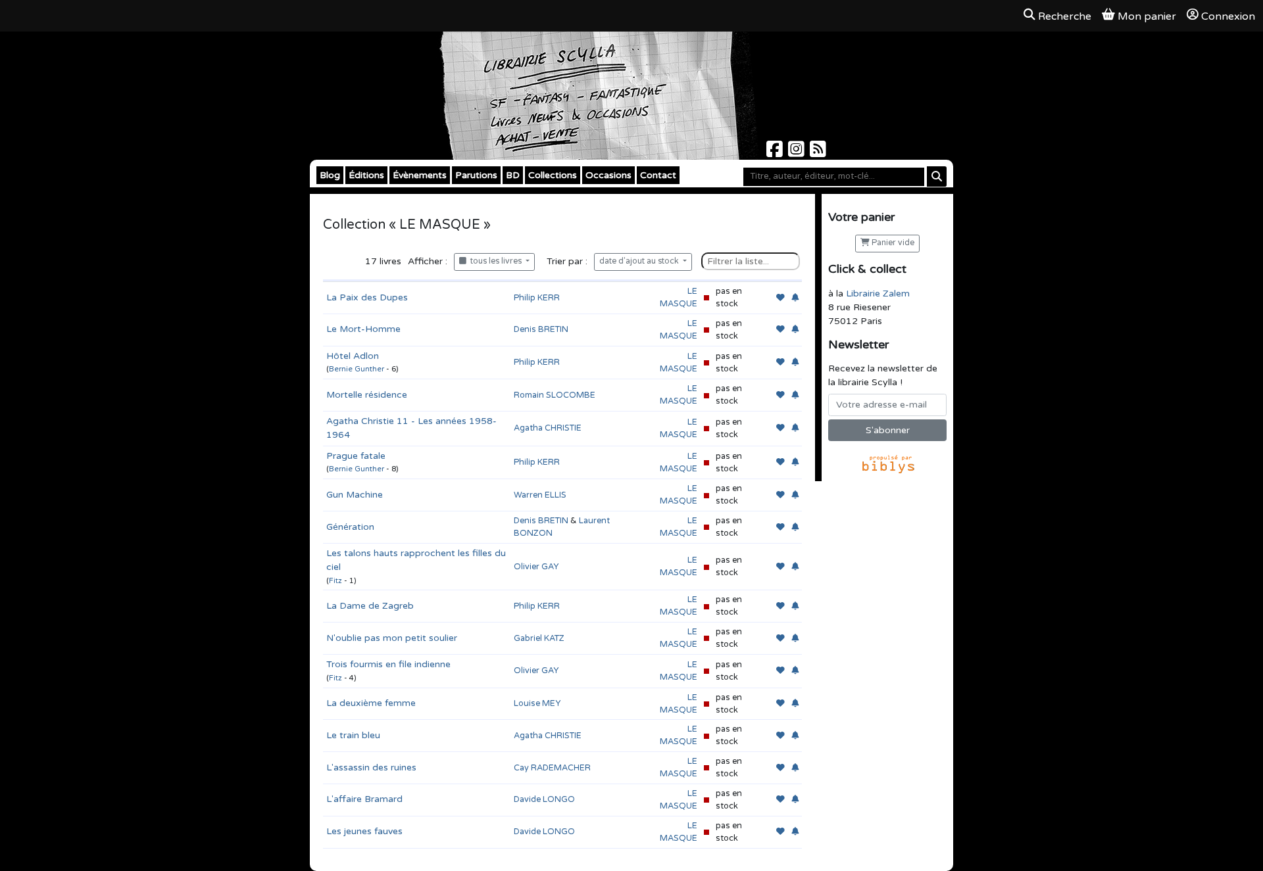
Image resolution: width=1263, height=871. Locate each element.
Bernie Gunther (356, 369)
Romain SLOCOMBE (554, 395)
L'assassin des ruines (371, 767)
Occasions (608, 175)
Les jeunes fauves (364, 831)
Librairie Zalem (878, 293)
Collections (552, 175)
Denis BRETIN (541, 329)
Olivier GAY (536, 566)
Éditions (366, 175)
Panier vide (892, 243)
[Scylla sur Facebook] (776, 152)
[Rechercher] (937, 176)
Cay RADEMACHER (552, 768)
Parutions (476, 175)
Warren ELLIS (540, 495)
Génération (350, 526)
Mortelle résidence (366, 394)
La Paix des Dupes (367, 297)
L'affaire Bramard (364, 799)
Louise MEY (537, 703)
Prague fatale (355, 455)
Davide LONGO (544, 799)
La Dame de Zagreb (370, 605)
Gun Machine (354, 494)
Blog (330, 175)
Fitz (335, 581)
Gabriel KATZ (539, 638)
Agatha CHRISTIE (548, 428)
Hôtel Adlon (352, 356)
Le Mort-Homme (363, 329)
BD (513, 175)
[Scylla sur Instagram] (797, 152)
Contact (658, 175)
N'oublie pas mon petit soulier (391, 638)
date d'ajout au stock (640, 261)
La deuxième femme (371, 703)
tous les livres (495, 261)
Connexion (1228, 16)
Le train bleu (353, 735)
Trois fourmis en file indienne (388, 664)
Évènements (420, 175)
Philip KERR (537, 298)
